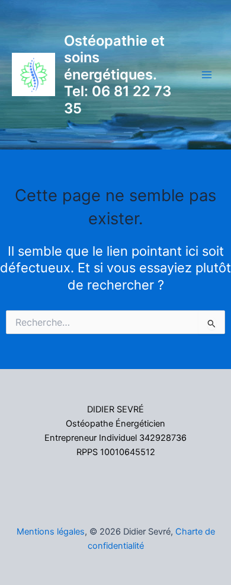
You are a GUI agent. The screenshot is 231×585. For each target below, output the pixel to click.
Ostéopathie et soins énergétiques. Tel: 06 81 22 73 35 (117, 74)
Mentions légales (51, 531)
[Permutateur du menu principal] (206, 74)
